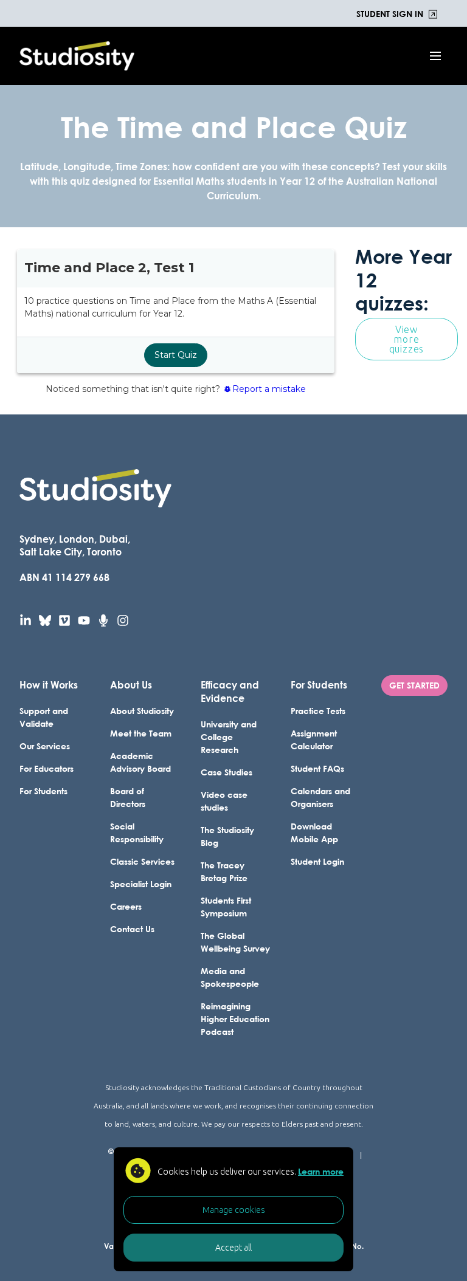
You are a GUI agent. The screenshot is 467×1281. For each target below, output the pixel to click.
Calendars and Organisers (320, 797)
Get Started (414, 685)
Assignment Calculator (314, 739)
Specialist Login (140, 884)
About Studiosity (142, 711)
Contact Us (132, 929)
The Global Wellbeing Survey (235, 941)
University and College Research (229, 737)
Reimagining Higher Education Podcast (235, 1019)
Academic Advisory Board (140, 762)
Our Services (44, 746)
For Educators (46, 768)
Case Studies (226, 772)
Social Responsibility (137, 832)
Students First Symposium (226, 906)
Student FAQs (317, 768)
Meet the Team (140, 733)
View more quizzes (406, 339)
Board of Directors (127, 797)
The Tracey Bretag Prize (224, 871)
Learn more (321, 1171)
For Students (43, 791)
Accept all (233, 1247)
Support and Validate (43, 717)
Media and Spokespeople (230, 977)
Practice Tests (318, 711)
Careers (126, 906)
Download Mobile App (314, 832)
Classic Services (142, 861)
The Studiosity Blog (227, 836)
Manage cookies (233, 1210)
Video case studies (224, 800)
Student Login (317, 861)
